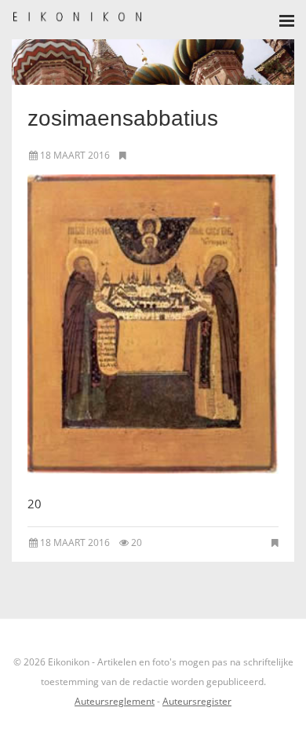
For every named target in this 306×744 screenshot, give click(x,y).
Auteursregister (196, 701)
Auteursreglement (115, 701)
